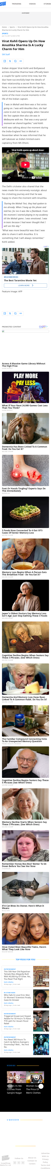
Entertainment (10, 969)
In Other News (9, 993)
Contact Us (32, 1161)
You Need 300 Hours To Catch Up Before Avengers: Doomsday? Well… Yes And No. (16, 1043)
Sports (12, 27)
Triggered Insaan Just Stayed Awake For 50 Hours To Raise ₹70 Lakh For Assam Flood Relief (17, 1020)
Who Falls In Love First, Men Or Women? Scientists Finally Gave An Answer (17, 997)
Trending (16, 4)
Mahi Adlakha (8, 982)
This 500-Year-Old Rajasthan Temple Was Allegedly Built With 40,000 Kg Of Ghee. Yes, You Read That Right (17, 975)
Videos (32, 4)
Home (4, 27)
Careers (32, 1163)
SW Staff (6, 54)
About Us (32, 1158)
